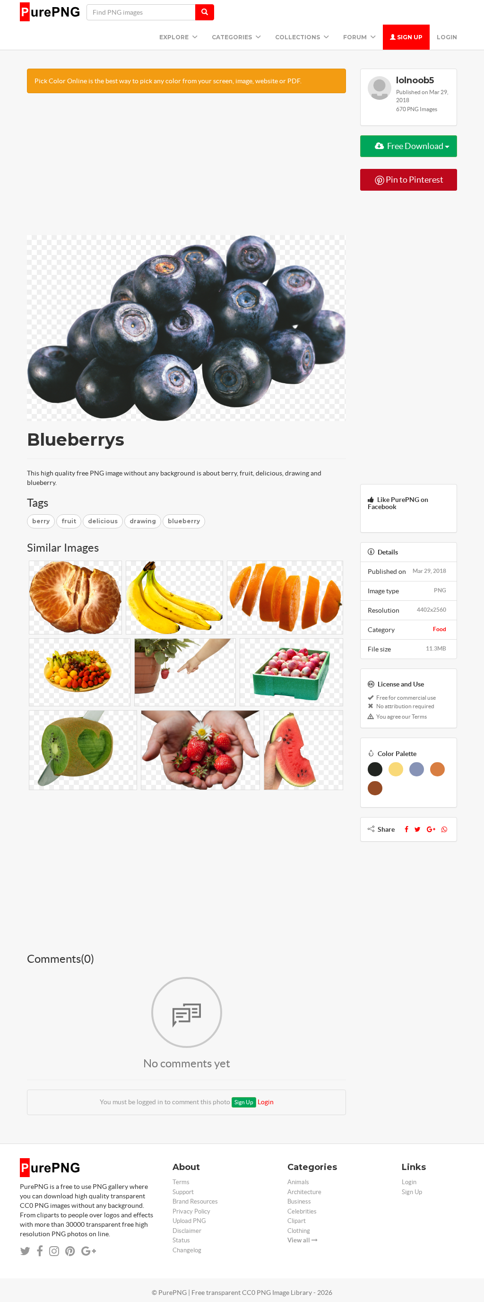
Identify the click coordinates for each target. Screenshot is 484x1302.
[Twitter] (418, 829)
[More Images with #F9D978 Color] (396, 769)
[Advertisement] (186, 169)
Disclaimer (187, 1230)
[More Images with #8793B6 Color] (416, 769)
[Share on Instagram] (54, 1251)
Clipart (296, 1220)
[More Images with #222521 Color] (375, 769)
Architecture (304, 1192)
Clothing (298, 1230)
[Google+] (431, 829)
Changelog (187, 1250)
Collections (298, 37)
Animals (298, 1182)
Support (183, 1192)
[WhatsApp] (444, 829)
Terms (181, 1182)
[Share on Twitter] (25, 1251)
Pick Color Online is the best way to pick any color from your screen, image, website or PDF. (168, 81)
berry (41, 521)
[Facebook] (406, 829)
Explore (174, 37)
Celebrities (302, 1211)
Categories (232, 37)
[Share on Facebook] (39, 1251)
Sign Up (409, 37)
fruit (68, 521)
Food (439, 629)
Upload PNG (189, 1220)
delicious (103, 521)
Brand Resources (195, 1201)
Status (181, 1240)
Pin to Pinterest (413, 180)
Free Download (415, 146)
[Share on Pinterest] (70, 1251)
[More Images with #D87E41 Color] (437, 769)
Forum (355, 37)
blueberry (184, 521)
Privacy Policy (191, 1211)
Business (299, 1201)
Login (447, 37)
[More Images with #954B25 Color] (375, 788)
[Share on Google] (88, 1251)
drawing (143, 521)
